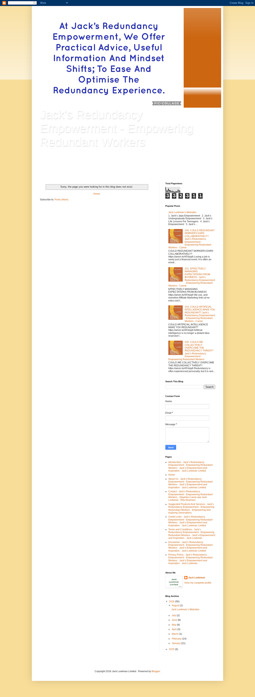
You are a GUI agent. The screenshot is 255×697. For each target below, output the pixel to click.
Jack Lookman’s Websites (182, 212)
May (174, 624)
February (177, 638)
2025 (172, 649)
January (176, 643)
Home (96, 193)
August (176, 605)
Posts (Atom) (61, 199)
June (175, 620)
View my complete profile (197, 582)
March (175, 634)
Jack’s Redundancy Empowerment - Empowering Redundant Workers (116, 128)
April (174, 629)
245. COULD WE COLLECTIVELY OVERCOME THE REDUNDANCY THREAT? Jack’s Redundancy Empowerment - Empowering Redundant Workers (190, 351)
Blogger (156, 671)
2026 (172, 601)
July (174, 615)
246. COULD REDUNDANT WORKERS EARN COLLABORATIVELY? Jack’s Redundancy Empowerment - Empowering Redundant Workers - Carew (191, 239)
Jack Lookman (196, 577)
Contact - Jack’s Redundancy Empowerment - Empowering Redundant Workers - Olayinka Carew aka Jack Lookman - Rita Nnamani (190, 495)
